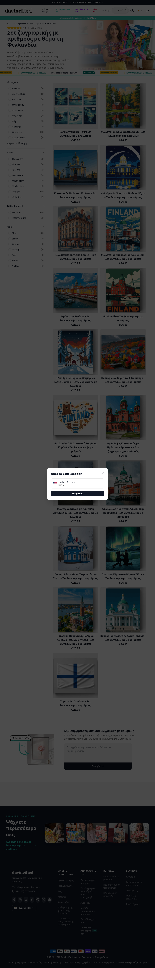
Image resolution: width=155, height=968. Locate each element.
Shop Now (77, 493)
